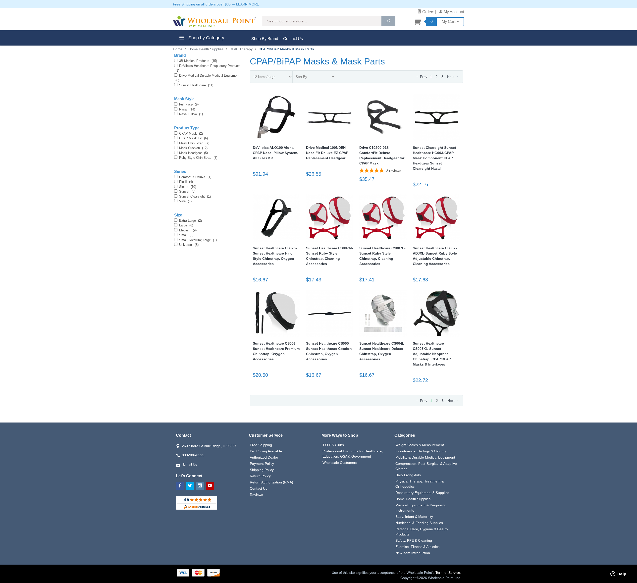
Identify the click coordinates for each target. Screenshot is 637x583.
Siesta (187, 187)
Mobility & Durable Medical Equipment (425, 457)
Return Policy (260, 476)
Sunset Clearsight (195, 196)
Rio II (186, 182)
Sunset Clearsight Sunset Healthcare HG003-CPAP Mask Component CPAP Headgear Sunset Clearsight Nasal (434, 158)
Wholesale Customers (339, 463)
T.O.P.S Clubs (333, 445)
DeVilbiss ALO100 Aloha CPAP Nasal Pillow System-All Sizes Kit (275, 153)
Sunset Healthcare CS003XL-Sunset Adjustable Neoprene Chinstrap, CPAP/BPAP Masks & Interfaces (432, 353)
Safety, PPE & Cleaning (413, 540)
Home (177, 49)
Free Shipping (261, 445)
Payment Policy (262, 464)
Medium (188, 230)
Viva (185, 201)
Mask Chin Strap (194, 143)
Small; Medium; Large (198, 240)
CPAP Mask (191, 133)
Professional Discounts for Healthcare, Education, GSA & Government (352, 453)
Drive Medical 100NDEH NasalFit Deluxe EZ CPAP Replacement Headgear (327, 153)
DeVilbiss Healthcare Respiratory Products (208, 68)
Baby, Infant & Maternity (414, 517)
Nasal (187, 109)
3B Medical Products (198, 61)
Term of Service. (448, 573)
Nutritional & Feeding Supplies (419, 523)
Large (186, 225)
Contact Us (293, 39)
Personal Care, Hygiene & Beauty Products (421, 531)
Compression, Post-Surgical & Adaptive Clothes (426, 466)
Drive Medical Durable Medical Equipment (207, 78)
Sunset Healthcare (196, 85)
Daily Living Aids (408, 475)
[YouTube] (210, 486)
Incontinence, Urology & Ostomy (420, 451)
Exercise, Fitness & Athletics (417, 547)
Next (451, 77)
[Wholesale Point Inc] (214, 21)
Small (186, 235)
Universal (189, 245)
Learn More (247, 4)
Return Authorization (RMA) (271, 482)
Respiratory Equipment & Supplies (422, 493)
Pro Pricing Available (266, 451)
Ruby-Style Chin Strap (198, 157)
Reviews (256, 495)
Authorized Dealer (264, 457)
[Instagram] (200, 486)
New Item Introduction (412, 553)
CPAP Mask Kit (193, 138)
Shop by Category (205, 37)
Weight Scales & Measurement (419, 445)
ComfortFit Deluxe (195, 177)
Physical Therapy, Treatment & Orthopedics (419, 483)
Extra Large (190, 220)
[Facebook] (180, 486)
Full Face (189, 104)
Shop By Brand (264, 39)
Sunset (187, 191)
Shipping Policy (262, 470)
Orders (427, 12)
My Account (453, 12)
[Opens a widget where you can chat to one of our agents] (618, 574)
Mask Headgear (193, 153)
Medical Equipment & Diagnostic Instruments (420, 507)
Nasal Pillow (191, 114)
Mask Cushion (193, 148)
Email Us (190, 464)
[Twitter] (190, 486)
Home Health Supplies (412, 499)
